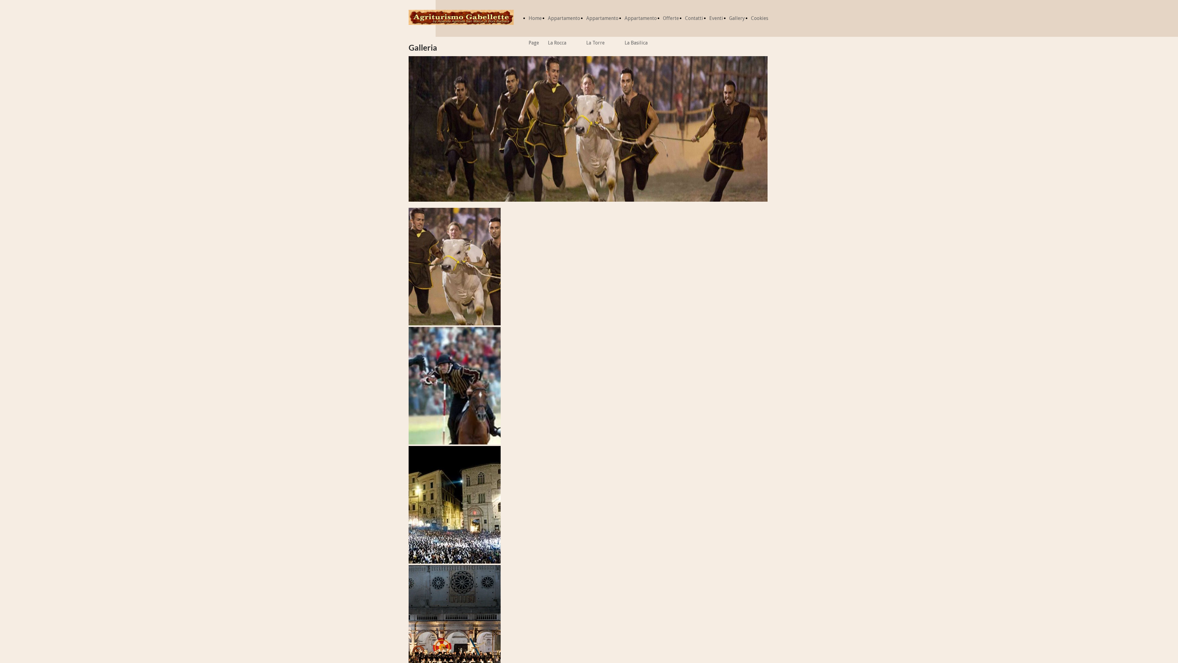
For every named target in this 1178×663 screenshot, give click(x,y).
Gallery (737, 18)
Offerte (671, 18)
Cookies (759, 18)
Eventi (716, 18)
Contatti (694, 18)
